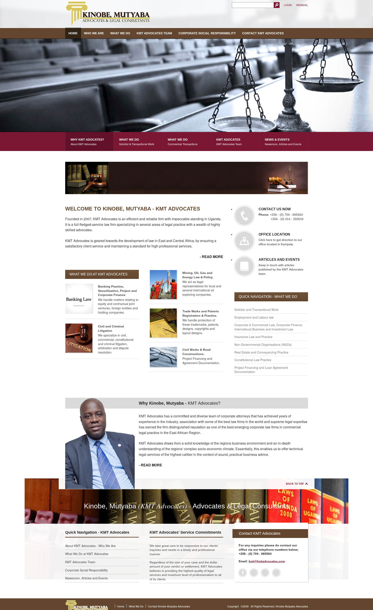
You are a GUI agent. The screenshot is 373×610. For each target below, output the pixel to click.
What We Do (120, 33)
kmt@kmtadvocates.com (267, 561)
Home (72, 33)
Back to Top (295, 483)
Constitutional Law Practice (252, 360)
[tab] (89, 141)
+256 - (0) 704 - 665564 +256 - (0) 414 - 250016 (281, 214)
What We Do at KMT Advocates (86, 554)
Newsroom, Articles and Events (86, 578)
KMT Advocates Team (154, 33)
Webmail (302, 5)
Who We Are (94, 33)
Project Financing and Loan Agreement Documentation (261, 369)
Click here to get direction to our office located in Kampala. (280, 239)
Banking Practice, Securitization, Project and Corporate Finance (117, 291)
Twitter (254, 573)
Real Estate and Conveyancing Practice (261, 352)
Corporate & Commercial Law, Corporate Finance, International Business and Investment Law (268, 327)
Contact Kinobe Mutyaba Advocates (169, 606)
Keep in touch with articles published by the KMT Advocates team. (281, 266)
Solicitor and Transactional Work (256, 309)
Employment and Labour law (253, 317)
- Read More (211, 256)
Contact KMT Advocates (263, 33)
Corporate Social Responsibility (207, 33)
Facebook (243, 573)
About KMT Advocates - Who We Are (90, 546)
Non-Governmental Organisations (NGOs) (263, 344)
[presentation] (89, 141)
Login (288, 5)
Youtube (276, 573)
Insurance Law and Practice (253, 337)
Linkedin (265, 573)
